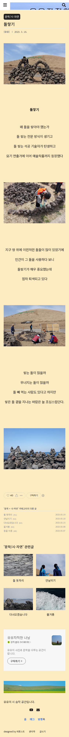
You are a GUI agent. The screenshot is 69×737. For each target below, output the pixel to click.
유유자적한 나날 (18, 637)
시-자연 (14, 508)
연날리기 (8, 518)
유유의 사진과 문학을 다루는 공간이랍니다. (26, 651)
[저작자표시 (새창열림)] (43, 495)
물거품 (7, 526)
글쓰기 (43, 731)
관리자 (32, 731)
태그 (32, 719)
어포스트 (21, 731)
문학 (6, 508)
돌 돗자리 (8, 514)
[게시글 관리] (21, 495)
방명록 (41, 719)
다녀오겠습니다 (11, 522)
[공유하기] (16, 495)
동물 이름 (8, 530)
